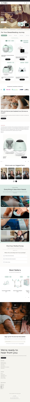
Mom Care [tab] (10, 35)
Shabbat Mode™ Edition (4, 375)
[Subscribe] (24, 341)
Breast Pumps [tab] (4, 35)
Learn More (3, 22)
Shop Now (7, 59)
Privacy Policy (2, 364)
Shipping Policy (2, 368)
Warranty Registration (3, 363)
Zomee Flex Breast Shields (6, 290)
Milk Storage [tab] (21, 35)
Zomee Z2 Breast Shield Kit (17, 290)
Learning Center (3, 374)
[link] (3, 358)
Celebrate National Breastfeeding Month (15, 0)
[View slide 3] (2, 161)
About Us (2, 373)
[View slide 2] (1, 161)
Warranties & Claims (3, 362)
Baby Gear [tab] (15, 35)
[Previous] (25, 161)
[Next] (28, 161)
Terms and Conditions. (21, 343)
